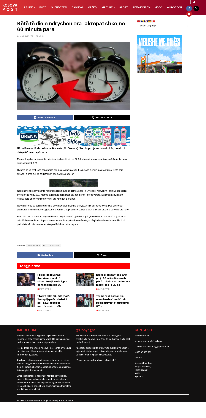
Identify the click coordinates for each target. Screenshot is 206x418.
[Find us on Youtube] (189, 14)
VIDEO (158, 7)
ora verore (55, 245)
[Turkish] (153, 21)
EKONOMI (77, 7)
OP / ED (92, 7)
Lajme (41, 36)
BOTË (42, 7)
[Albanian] (139, 21)
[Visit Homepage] (10, 7)
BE (44, 245)
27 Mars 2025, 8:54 (26, 36)
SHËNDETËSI (59, 7)
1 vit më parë (45, 289)
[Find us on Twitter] (196, 8)
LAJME (28, 7)
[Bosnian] (142, 21)
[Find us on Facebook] (189, 8)
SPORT (123, 7)
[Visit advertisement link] (73, 136)
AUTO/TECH (174, 7)
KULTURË (107, 7)
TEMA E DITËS (141, 7)
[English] (146, 21)
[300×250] (159, 54)
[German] (149, 21)
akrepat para (34, 245)
